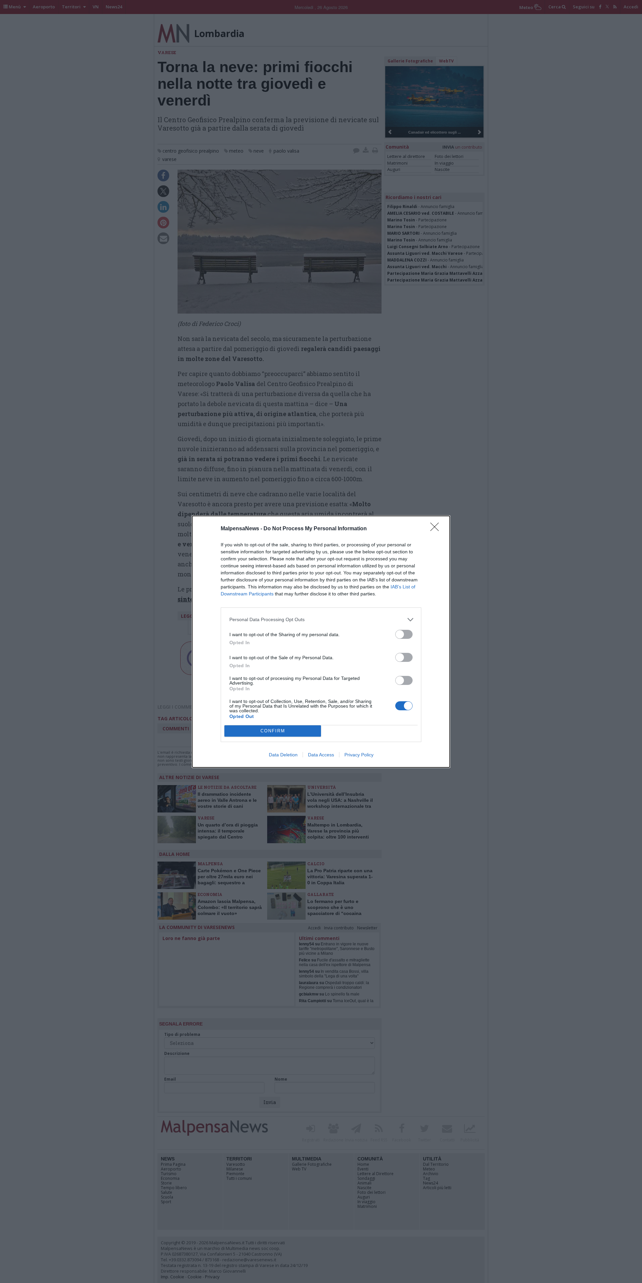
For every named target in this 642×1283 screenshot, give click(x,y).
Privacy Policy (358, 754)
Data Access (321, 754)
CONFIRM (272, 730)
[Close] (436, 529)
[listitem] (321, 619)
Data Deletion (283, 754)
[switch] (404, 634)
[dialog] (321, 641)
